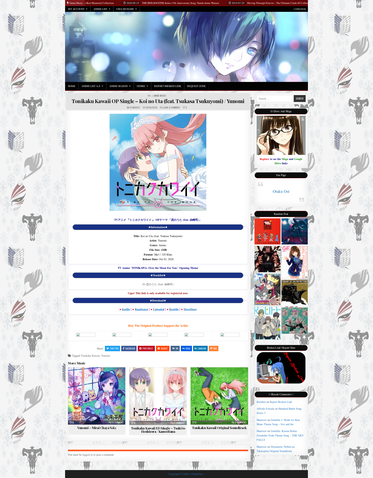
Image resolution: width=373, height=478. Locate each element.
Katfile (126, 309)
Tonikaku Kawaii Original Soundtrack (219, 428)
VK (177, 348)
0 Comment (118, 422)
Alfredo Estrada (265, 408)
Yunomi (105, 355)
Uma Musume (125, 9)
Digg (188, 348)
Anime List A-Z (91, 86)
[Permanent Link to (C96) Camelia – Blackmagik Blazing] (294, 231)
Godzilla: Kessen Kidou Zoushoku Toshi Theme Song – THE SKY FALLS (280, 435)
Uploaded (158, 309)
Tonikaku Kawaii (90, 355)
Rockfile (174, 309)
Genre (141, 86)
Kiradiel (261, 402)
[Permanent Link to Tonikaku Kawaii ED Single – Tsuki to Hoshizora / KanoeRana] (158, 396)
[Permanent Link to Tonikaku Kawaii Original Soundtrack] (219, 396)
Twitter (114, 348)
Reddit (164, 348)
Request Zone (196, 86)
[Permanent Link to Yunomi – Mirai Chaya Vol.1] (96, 396)
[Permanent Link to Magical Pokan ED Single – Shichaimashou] (267, 231)
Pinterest (148, 348)
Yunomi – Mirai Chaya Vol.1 (96, 428)
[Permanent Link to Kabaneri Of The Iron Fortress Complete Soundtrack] (294, 293)
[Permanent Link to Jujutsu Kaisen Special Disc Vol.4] (267, 259)
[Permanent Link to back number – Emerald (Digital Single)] (294, 321)
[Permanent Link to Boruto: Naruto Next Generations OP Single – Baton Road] (267, 289)
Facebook (130, 348)
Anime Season (118, 86)
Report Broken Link (167, 86)
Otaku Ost (281, 191)
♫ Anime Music (158, 96)
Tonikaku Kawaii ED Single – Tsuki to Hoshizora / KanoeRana (158, 430)
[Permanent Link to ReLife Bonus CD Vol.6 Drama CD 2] (267, 323)
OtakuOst (135, 107)
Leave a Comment (171, 107)
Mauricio (262, 420)
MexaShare (190, 309)
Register (264, 159)
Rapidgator (141, 309)
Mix (215, 348)
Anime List (100, 9)
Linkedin (202, 348)
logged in (87, 454)
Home (71, 86)
